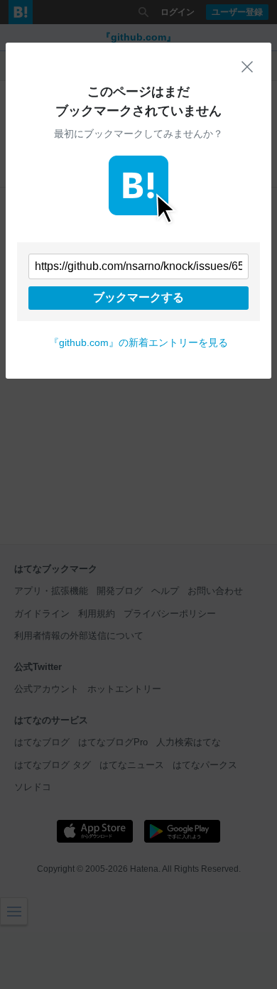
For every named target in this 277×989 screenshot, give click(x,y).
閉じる (247, 67)
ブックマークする (138, 297)
